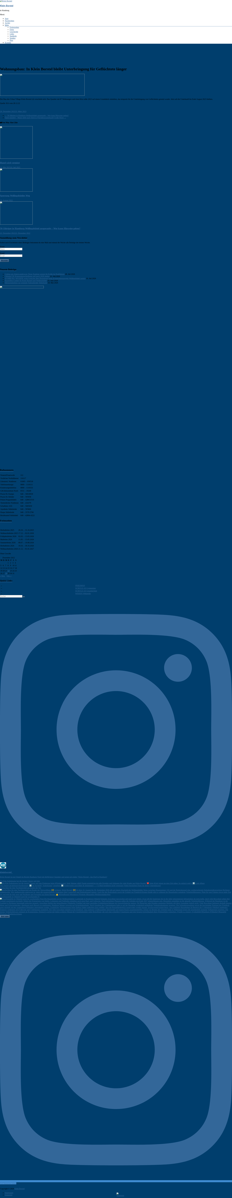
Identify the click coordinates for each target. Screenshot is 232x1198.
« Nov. (2, 576)
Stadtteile (13, 36)
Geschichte (14, 32)
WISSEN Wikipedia (83, 593)
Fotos (12, 30)
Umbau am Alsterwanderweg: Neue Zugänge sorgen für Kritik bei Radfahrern (35, 274)
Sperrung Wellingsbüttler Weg (15, 195)
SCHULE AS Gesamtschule (86, 591)
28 (6, 573)
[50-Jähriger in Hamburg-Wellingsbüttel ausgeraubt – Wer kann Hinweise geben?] (16, 224)
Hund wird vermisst (10, 162)
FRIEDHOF (80, 586)
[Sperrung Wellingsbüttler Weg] (16, 191)
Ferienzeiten (14, 27)
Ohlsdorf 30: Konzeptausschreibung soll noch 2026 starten (27, 276)
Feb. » (9, 576)
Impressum (9, 1193)
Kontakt (8, 43)
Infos (7, 25)
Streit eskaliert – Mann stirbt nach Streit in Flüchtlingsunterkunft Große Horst (35, 118)
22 (9, 571)
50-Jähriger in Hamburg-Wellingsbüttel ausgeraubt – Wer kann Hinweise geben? (37, 116)
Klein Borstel (6, 6)
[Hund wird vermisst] (16, 158)
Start (6, 19)
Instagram (8, 1195)
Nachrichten (9, 21)
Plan (11, 40)
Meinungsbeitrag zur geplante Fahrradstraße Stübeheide (26, 283)
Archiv (7, 23)
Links (12, 34)
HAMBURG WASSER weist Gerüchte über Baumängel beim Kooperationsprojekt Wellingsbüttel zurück (45, 278)
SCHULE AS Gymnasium (85, 588)
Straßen (12, 38)
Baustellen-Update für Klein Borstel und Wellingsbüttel (26, 281)
